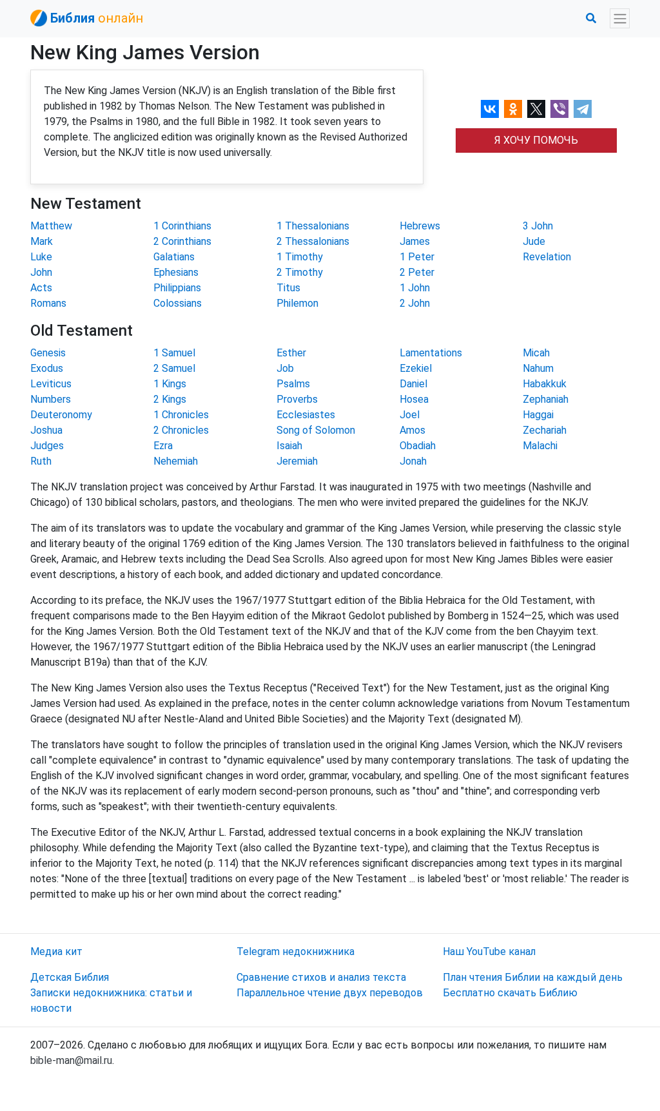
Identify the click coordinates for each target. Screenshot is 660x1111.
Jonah (413, 461)
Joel (410, 415)
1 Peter (417, 257)
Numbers (50, 399)
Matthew (51, 226)
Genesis (48, 353)
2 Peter (417, 272)
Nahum (538, 368)
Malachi (540, 446)
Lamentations (431, 353)
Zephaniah (545, 399)
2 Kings (169, 399)
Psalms (293, 384)
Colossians (177, 303)
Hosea (414, 399)
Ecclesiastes (306, 415)
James (415, 241)
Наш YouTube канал (489, 951)
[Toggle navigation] (620, 18)
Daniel (413, 384)
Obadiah (418, 446)
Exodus (46, 368)
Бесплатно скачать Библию (510, 993)
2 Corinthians (182, 241)
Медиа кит (56, 951)
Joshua (46, 430)
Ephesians (176, 272)
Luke (41, 257)
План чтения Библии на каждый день (533, 977)
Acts (41, 288)
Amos (412, 430)
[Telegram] (583, 109)
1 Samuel (174, 353)
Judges (47, 446)
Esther (291, 353)
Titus (288, 288)
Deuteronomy (61, 415)
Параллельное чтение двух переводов (330, 993)
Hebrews (420, 226)
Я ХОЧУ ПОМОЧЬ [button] (536, 140)
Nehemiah (175, 461)
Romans (48, 303)
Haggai (538, 415)
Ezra (163, 446)
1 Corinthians (182, 226)
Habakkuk (545, 384)
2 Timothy (300, 272)
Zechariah (545, 430)
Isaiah (289, 446)
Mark (41, 241)
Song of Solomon (316, 430)
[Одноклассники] (513, 109)
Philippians (177, 288)
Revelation (547, 257)
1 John (415, 288)
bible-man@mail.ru (71, 1060)
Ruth (41, 461)
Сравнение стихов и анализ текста (321, 977)
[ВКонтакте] (490, 109)
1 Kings (169, 384)
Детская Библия (69, 977)
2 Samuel (174, 368)
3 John (538, 226)
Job (285, 368)
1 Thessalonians (313, 226)
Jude (534, 241)
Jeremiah (297, 461)
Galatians (174, 257)
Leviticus (51, 384)
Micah (536, 353)
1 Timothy (300, 257)
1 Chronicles (181, 415)
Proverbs (297, 399)
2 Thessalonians (313, 241)
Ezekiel (416, 368)
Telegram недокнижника (295, 951)
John (41, 272)
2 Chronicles (181, 430)
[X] (536, 109)
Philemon (297, 303)
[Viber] (559, 109)
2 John (415, 303)
